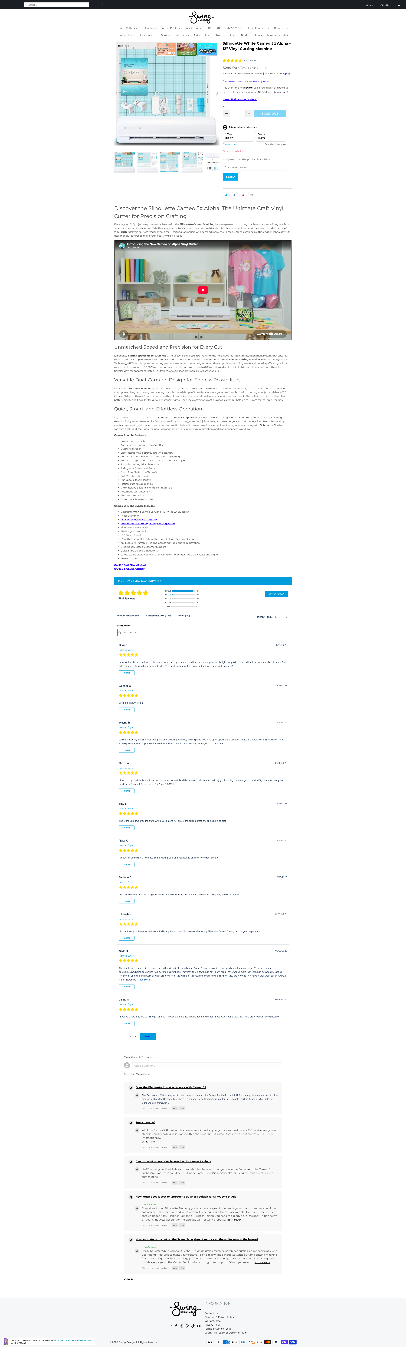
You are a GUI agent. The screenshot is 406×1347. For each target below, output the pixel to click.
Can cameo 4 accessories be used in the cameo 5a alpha (173, 1161)
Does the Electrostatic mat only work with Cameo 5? (171, 1087)
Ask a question (261, 81)
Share (127, 673)
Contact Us (211, 1313)
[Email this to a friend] (251, 195)
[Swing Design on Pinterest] (187, 1326)
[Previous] (116, 93)
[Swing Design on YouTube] (198, 1326)
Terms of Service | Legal (218, 1328)
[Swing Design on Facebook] (176, 1326)
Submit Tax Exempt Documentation (226, 1332)
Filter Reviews (123, 625)
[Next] (217, 93)
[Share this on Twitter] (226, 195)
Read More (144, 979)
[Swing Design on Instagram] (181, 1326)
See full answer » (149, 1142)
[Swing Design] (201, 18)
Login (373, 5)
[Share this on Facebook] (234, 195)
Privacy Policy (213, 1324)
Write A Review (276, 594)
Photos (184, 615)
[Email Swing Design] (170, 1326)
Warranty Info (213, 1320)
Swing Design (126, 1342)
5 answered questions (235, 81)
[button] (102, 4)
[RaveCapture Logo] (151, 581)
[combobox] (56, 4)
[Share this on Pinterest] (242, 195)
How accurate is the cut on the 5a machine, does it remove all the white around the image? (197, 1239)
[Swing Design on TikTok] (193, 1326)
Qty (225, 107)
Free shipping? (145, 1122)
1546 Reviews (249, 60)
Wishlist (385, 5)
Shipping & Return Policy (219, 1317)
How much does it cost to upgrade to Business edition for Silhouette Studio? (187, 1196)
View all (129, 1279)
